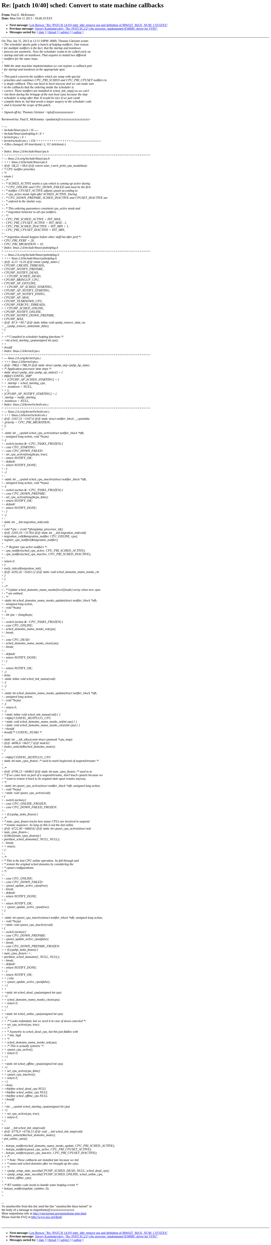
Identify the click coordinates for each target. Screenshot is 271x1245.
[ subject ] (65, 32)
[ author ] (77, 32)
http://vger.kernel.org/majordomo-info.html (59, 1213)
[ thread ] (52, 32)
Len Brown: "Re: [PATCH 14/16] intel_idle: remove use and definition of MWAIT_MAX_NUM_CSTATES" (98, 25)
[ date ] (41, 32)
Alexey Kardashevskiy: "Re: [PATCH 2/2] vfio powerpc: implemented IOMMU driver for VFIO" (96, 28)
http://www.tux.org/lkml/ (46, 1217)
